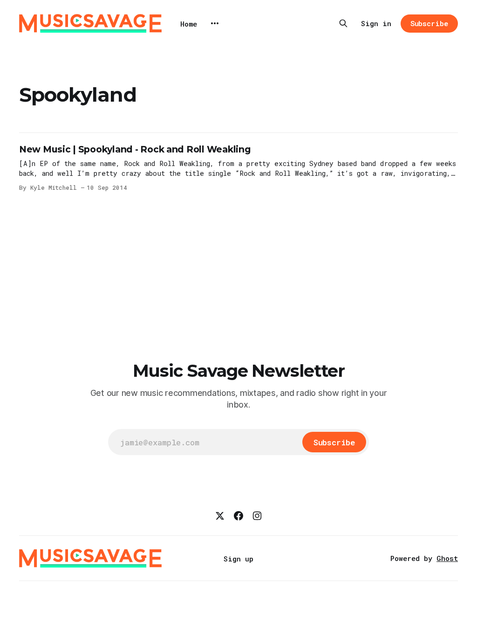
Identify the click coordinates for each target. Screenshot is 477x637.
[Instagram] (257, 515)
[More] (214, 23)
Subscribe (429, 23)
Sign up (238, 558)
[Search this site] (343, 23)
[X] (220, 515)
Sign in (376, 23)
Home (188, 23)
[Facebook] (238, 515)
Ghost (447, 558)
